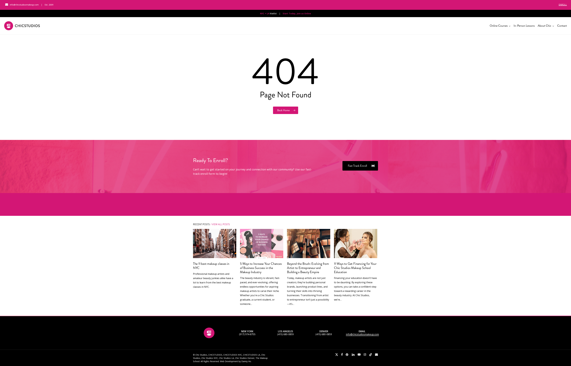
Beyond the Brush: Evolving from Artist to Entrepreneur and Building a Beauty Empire (308, 267)
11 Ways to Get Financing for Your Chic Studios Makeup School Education (355, 267)
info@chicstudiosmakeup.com (362, 334)
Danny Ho (246, 361)
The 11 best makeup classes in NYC (211, 265)
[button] (360, 166)
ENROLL (563, 4)
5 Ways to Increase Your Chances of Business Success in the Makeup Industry (261, 267)
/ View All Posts (220, 224)
